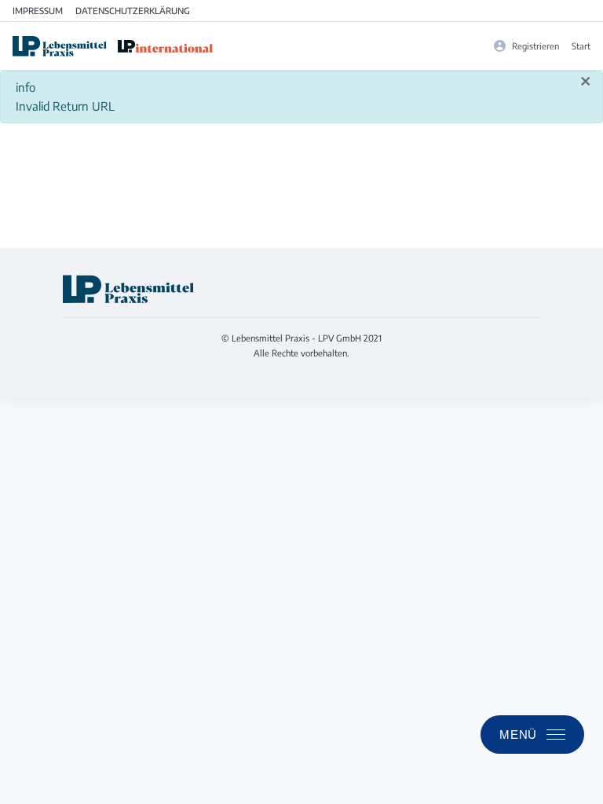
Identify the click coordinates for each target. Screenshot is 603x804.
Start (581, 45)
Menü (518, 734)
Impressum (38, 10)
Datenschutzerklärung (132, 10)
